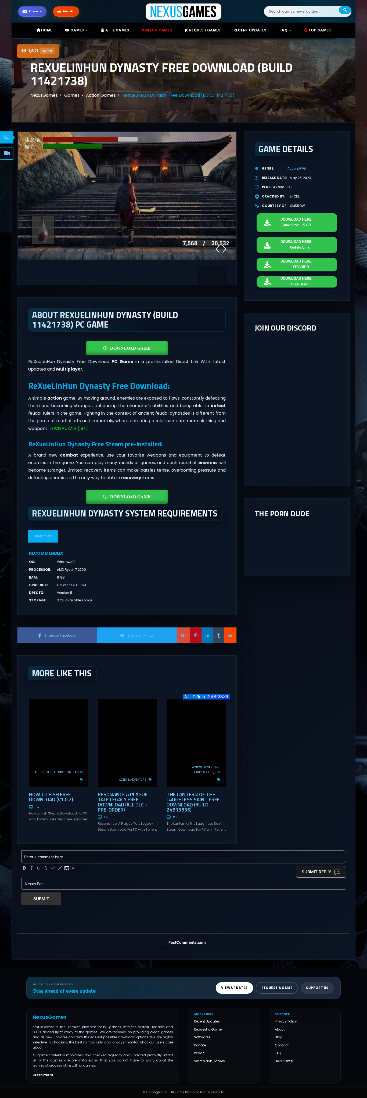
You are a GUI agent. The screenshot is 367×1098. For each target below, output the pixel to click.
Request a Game (208, 1029)
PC (37, 807)
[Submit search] (345, 10)
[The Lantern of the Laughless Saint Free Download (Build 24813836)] (196, 743)
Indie (61, 772)
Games (77, 30)
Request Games (204, 30)
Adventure (138, 779)
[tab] (6, 137)
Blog (278, 1037)
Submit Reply (316, 871)
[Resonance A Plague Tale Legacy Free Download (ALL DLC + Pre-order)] (127, 743)
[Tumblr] (218, 635)
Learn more (43, 1074)
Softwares (202, 1037)
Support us (317, 988)
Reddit (199, 1053)
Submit (41, 898)
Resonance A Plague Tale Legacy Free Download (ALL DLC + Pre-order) (123, 801)
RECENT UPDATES (250, 30)
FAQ (283, 30)
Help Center (284, 1061)
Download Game (130, 348)
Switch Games (157, 30)
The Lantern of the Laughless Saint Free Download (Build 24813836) (193, 801)
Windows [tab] (43, 536)
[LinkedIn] (207, 635)
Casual (51, 772)
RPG (217, 772)
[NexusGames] (183, 11)
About (280, 1029)
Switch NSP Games (209, 1061)
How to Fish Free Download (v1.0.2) (51, 796)
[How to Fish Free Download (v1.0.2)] (58, 743)
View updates (234, 988)
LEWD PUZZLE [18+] (68, 428)
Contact (282, 1045)
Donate (200, 1045)
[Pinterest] (196, 635)
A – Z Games (116, 30)
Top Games (319, 30)
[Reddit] (230, 635)
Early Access (203, 772)
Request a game (276, 988)
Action (40, 772)
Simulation (74, 772)
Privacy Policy (286, 1021)
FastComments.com (187, 942)
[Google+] (183, 635)
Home (46, 30)
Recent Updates (207, 1021)
